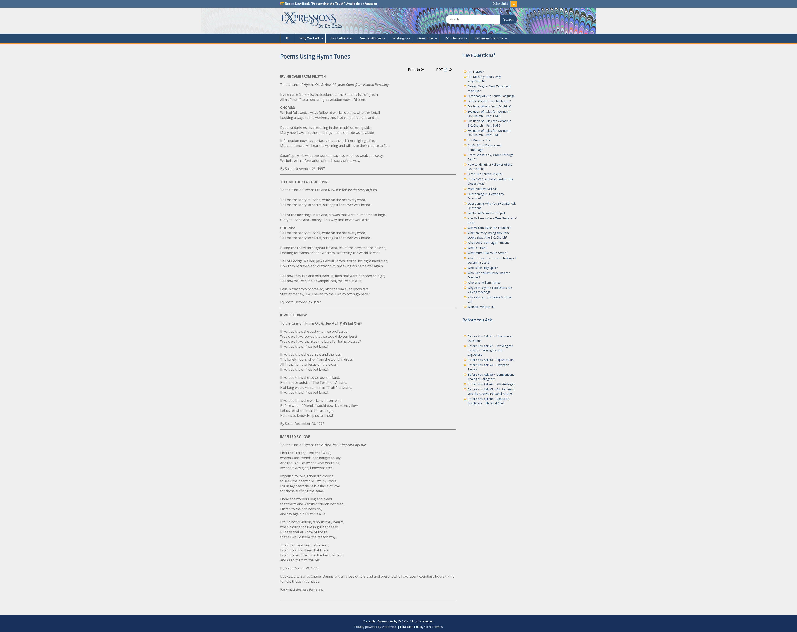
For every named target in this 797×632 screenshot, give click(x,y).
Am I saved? (476, 72)
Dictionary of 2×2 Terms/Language (491, 96)
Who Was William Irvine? (484, 282)
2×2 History (454, 38)
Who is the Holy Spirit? (483, 268)
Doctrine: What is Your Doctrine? (489, 106)
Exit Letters (339, 38)
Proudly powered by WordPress (375, 627)
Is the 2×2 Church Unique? (485, 174)
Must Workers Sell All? (482, 189)
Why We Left (309, 38)
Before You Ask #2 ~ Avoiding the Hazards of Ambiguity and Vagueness (490, 350)
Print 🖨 (414, 69)
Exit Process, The (479, 140)
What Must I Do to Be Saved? (487, 253)
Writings (399, 38)
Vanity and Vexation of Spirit (486, 213)
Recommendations (488, 38)
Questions (425, 38)
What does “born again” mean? (488, 243)
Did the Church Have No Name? (489, 101)
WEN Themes (433, 627)
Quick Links (500, 4)
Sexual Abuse (370, 38)
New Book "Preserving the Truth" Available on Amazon (336, 4)
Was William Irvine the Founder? (489, 228)
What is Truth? (477, 248)
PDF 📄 (441, 69)
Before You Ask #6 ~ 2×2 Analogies (491, 384)
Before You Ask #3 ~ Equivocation (491, 360)
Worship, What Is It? (481, 307)
